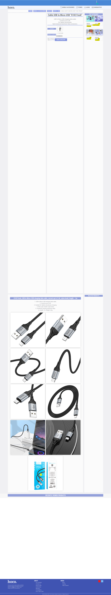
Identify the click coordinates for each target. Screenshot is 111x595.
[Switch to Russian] (97, 4)
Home (30, 11)
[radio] (60, 29)
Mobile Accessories (40, 11)
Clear (59, 35)
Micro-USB (56, 11)
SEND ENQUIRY (60, 39)
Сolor (52, 28)
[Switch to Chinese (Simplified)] (99, 2)
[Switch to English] (97, 1)
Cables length (51, 34)
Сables (49, 11)
